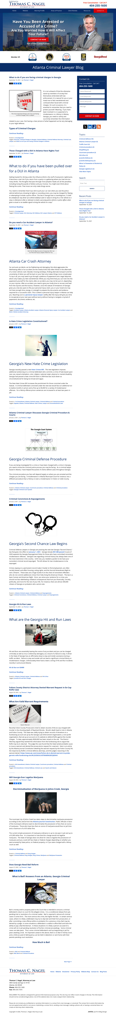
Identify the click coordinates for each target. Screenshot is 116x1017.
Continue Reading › (16, 133)
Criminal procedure (58, 401)
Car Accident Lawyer (64, 310)
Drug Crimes (36, 855)
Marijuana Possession (55, 855)
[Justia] (94, 127)
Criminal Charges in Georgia (28, 139)
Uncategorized (19, 138)
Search (92, 188)
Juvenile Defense (85, 158)
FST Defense (58, 213)
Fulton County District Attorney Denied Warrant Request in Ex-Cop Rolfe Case (40, 688)
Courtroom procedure (36, 488)
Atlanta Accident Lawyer (31, 310)
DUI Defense (36, 213)
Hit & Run (45, 676)
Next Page (67, 961)
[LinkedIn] (90, 127)
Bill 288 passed (58, 552)
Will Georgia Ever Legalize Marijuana (26, 777)
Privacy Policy (75, 972)
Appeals (16, 403)
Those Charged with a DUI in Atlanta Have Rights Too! (34, 150)
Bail (16, 951)
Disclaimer (65, 972)
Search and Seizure (50, 768)
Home (14, 11)
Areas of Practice (56, 11)
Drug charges (31, 853)
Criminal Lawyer (19, 213)
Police (82, 166)
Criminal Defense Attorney (55, 139)
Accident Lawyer (19, 310)
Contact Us (100, 11)
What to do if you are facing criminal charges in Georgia (35, 77)
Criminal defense (45, 401)
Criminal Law (67, 139)
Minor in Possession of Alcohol (90, 163)
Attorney (16, 139)
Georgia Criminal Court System (23, 489)
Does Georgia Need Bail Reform (24, 864)
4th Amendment (20, 764)
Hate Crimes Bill (38, 370)
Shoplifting (84, 150)
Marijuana (43, 855)
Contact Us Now (38, 39)
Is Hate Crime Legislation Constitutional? (28, 321)
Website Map (85, 972)
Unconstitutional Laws (56, 403)
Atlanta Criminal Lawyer (32, 401)
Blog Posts (103, 972)
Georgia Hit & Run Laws (20, 604)
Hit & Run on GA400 (17, 667)
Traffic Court (84, 144)
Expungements (47, 593)
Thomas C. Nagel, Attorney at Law (31, 1012)
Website (25, 11)
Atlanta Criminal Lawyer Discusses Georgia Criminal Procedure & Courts (39, 413)
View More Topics (85, 171)
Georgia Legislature (86, 169)
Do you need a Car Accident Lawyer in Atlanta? (31, 222)
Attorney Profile (39, 11)
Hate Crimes (38, 403)
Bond (18, 953)
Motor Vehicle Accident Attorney (18, 312)
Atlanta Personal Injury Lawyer (48, 310)
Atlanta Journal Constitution (44, 822)
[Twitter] (85, 127)
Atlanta (21, 403)
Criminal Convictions (20, 595)
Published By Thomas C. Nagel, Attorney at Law (95, 4)
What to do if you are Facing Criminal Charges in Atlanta (32, 141)
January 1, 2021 (35, 552)
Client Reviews (72, 11)
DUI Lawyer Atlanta (46, 213)
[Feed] (99, 127)
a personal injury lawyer (33, 295)
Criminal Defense (42, 139)
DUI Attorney (28, 213)
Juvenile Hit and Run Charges (22, 678)
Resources (87, 11)
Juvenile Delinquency (87, 161)
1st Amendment (20, 401)
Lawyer (11, 141)
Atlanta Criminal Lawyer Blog (27, 4)
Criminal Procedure (28, 953)
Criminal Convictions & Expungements (27, 499)
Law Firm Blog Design (97, 1012)
